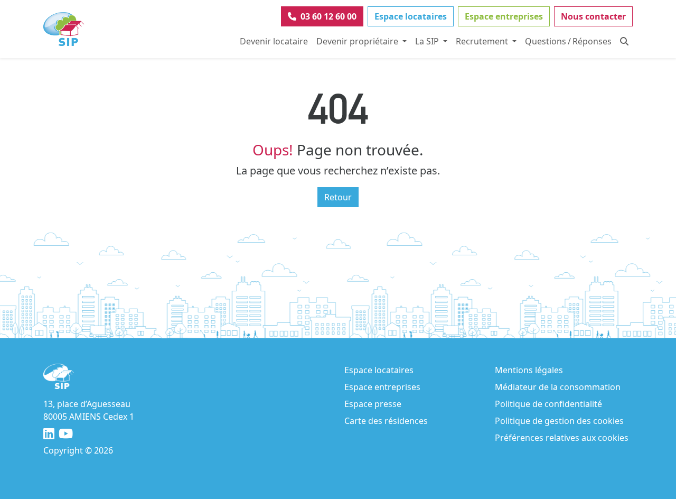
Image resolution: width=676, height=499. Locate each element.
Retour (338, 197)
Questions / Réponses (568, 41)
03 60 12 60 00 (328, 16)
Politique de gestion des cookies (559, 421)
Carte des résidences (386, 421)
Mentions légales (529, 370)
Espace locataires (410, 16)
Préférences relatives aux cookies (561, 437)
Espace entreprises (504, 16)
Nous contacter (593, 16)
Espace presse (372, 404)
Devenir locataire (274, 41)
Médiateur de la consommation (558, 387)
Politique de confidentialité (548, 404)
